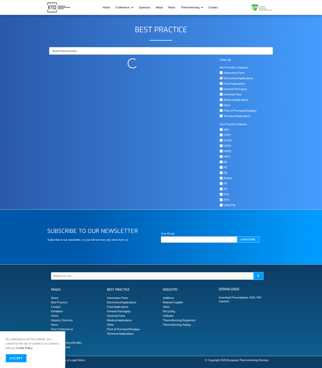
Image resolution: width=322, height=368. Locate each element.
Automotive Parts (117, 297)
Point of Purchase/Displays (123, 329)
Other (110, 324)
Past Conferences (62, 329)
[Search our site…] (152, 276)
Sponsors (144, 7)
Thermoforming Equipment (179, 320)
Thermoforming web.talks (66, 342)
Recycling (169, 311)
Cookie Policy (24, 348)
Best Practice (59, 302)
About (159, 7)
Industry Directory (62, 320)
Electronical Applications (121, 302)
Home (106, 7)
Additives (168, 297)
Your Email (167, 233)
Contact (213, 7)
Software (168, 315)
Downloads (229, 289)
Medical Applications (119, 320)
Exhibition (57, 311)
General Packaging (118, 311)
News (171, 7)
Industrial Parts (116, 315)
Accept (16, 358)
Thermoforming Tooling (177, 324)
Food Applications (117, 306)
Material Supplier (173, 302)
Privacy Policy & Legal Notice (67, 360)
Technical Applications (120, 333)
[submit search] (258, 276)
